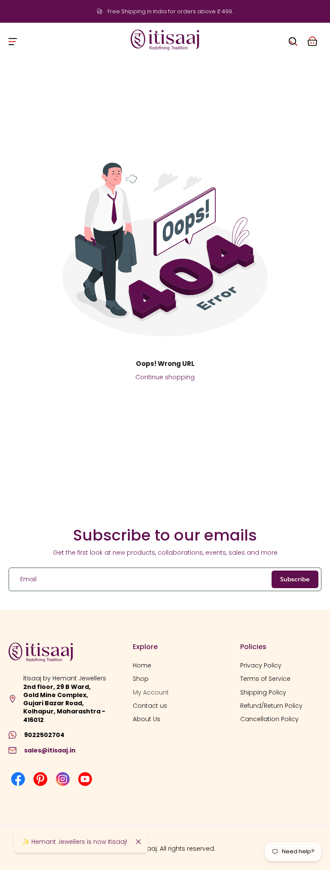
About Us (146, 719)
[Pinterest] (40, 779)
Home (142, 666)
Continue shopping (165, 377)
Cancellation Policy (269, 719)
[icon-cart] (311, 39)
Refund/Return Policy (271, 706)
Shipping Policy (263, 693)
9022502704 (44, 735)
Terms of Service (265, 679)
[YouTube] (85, 779)
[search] (293, 39)
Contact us (150, 706)
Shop (141, 679)
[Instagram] (62, 779)
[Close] (138, 842)
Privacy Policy (260, 666)
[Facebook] (18, 779)
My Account (151, 693)
